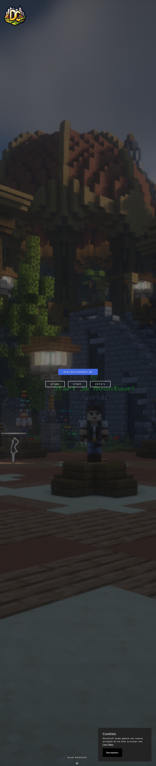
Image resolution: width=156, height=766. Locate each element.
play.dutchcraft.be (78, 371)
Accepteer (112, 752)
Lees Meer (108, 744)
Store (55, 384)
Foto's (100, 384)
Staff (77, 384)
